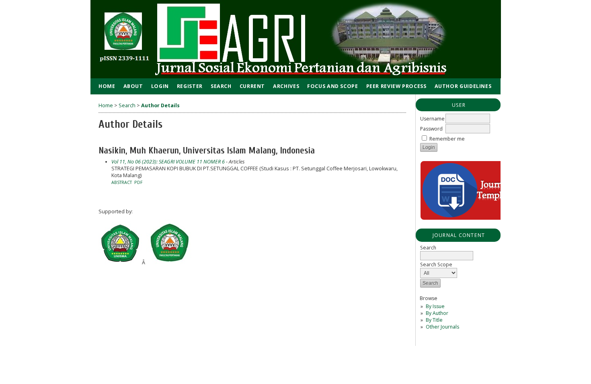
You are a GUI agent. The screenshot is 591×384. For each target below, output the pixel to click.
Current (252, 86)
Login (160, 86)
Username (432, 118)
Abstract (121, 182)
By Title (434, 320)
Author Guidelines (463, 86)
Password (431, 128)
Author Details (160, 105)
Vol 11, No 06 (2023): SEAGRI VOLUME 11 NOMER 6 (168, 161)
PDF (138, 182)
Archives (286, 86)
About (133, 86)
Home (106, 86)
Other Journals (442, 326)
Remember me (447, 138)
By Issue (435, 306)
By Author (437, 313)
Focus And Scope (332, 86)
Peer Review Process (396, 86)
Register (190, 86)
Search (221, 86)
